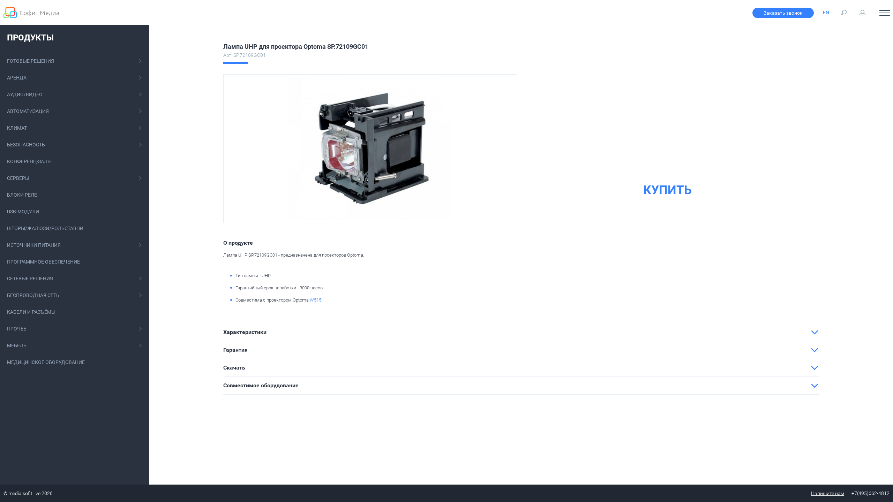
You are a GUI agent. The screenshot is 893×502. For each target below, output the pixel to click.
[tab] (521, 332)
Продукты (30, 37)
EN (826, 12)
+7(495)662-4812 (870, 493)
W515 (315, 300)
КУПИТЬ (667, 190)
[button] (521, 332)
